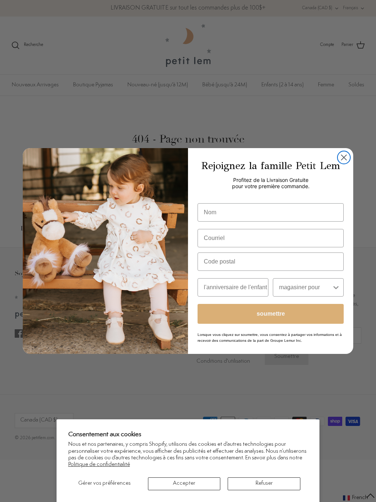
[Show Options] (336, 287)
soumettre (271, 314)
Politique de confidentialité (99, 464)
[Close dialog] (343, 157)
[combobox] (305, 287)
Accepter (184, 483)
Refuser (264, 483)
